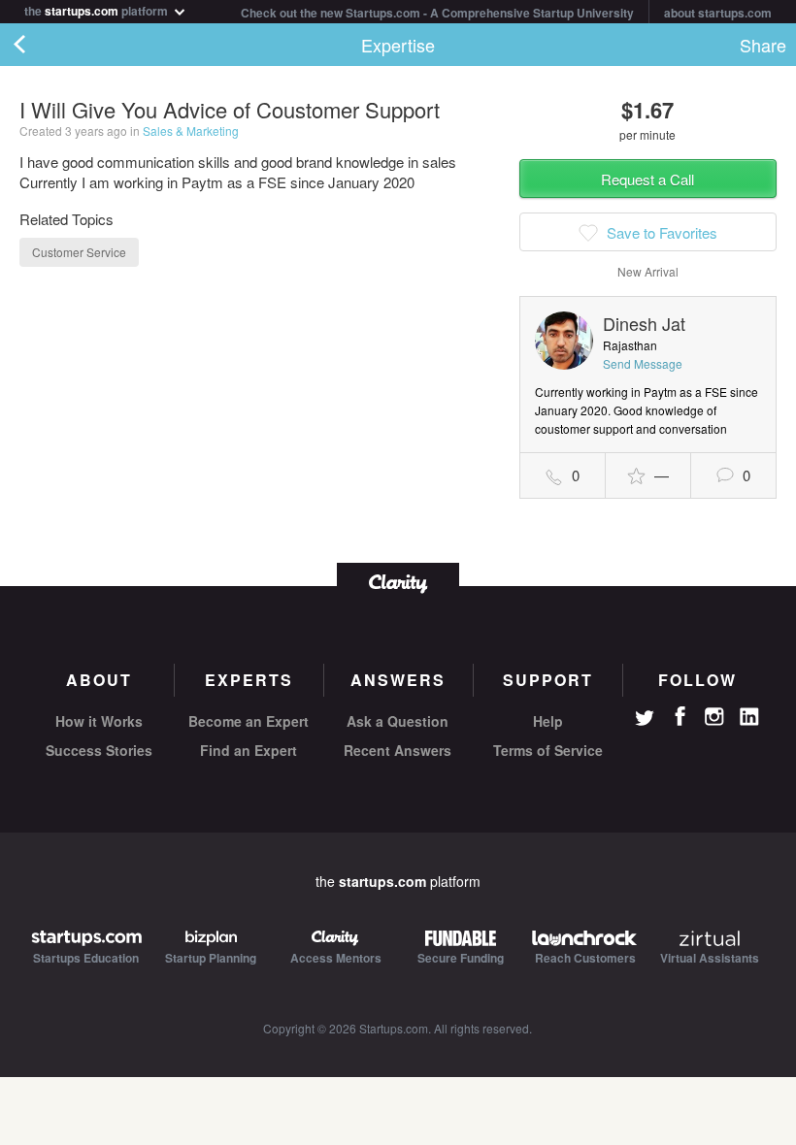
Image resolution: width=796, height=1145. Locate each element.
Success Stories (99, 750)
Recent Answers (397, 750)
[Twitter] (644, 720)
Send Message (642, 363)
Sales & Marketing (191, 130)
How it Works (99, 721)
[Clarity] (398, 582)
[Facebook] (679, 716)
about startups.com (718, 12)
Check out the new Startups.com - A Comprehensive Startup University (437, 12)
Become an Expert (248, 721)
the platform (97, 9)
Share (763, 44)
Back (39, 44)
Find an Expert (248, 750)
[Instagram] (714, 717)
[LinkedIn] (749, 717)
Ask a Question (397, 721)
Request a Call (647, 179)
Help (548, 721)
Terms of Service (548, 750)
